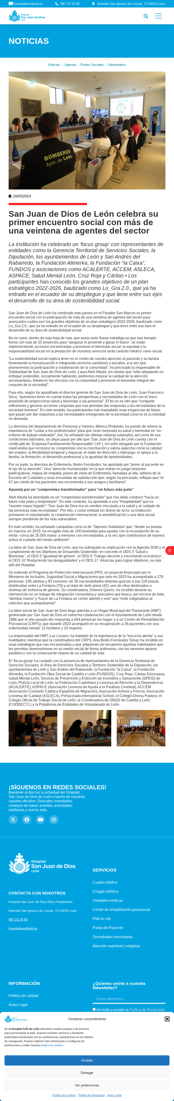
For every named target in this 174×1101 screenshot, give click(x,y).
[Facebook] (26, 819)
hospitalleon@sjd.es (23, 928)
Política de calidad (23, 996)
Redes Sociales (92, 65)
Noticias (54, 65)
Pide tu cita (102, 919)
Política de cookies (64, 1095)
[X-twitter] (13, 819)
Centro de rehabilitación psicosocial (121, 910)
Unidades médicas (108, 900)
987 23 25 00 (18, 919)
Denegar (87, 1073)
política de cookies (52, 1045)
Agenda (70, 65)
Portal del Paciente (108, 928)
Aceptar (87, 1060)
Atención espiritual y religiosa (116, 946)
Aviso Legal (114, 1095)
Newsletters (117, 65)
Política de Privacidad (91, 1095)
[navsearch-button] (145, 15)
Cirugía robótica (105, 891)
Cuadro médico (105, 882)
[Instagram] (53, 819)
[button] (167, 1019)
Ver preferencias (87, 1085)
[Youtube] (40, 819)
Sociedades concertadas (113, 937)
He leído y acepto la (130, 1010)
